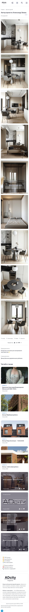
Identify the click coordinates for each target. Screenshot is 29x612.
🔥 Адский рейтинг (7, 559)
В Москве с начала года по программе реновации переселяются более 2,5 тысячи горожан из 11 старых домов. (14, 501)
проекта (23, 338)
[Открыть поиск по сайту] (21, 2)
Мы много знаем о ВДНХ (10, 540)
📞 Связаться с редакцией (9, 568)
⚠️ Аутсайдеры (6, 560)
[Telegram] (2, 611)
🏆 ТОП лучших (6, 557)
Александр (10, 338)
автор (3, 338)
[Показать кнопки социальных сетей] (12, 2)
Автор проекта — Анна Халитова (13, 479)
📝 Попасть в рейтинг (8, 565)
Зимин (16, 338)
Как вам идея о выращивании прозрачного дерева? (12, 520)
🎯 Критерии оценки (8, 567)
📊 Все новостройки (8, 562)
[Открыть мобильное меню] (26, 2)
